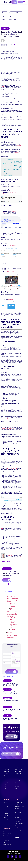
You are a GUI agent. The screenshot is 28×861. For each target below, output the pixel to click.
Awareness (12, 603)
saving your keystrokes (7, 418)
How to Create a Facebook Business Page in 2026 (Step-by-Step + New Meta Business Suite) (11, 684)
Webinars (5, 838)
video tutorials (10, 299)
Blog (4, 831)
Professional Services (8, 777)
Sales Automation (18, 782)
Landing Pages (18, 767)
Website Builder (18, 771)
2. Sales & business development (13, 622)
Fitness (5, 821)
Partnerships (6, 765)
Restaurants (6, 811)
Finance (5, 817)
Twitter (19, 556)
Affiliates (5, 775)
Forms (16, 788)
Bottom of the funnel (4, 265)
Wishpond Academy (7, 835)
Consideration (13, 605)
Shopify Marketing (18, 790)
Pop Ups (16, 784)
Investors (6, 773)
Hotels (5, 804)
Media (5, 788)
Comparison (13, 606)
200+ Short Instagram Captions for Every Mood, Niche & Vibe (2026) (11, 693)
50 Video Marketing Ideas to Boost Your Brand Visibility (11, 710)
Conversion (13, 608)
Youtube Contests (18, 795)
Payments (17, 786)
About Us (6, 767)
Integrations (6, 769)
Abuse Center (7, 790)
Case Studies (6, 771)
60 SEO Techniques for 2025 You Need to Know (11, 718)
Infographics (6, 840)
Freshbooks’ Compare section (12, 245)
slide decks (19, 145)
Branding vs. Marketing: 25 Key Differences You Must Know (10, 701)
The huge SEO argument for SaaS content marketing (12, 634)
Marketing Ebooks (7, 833)
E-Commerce (6, 802)
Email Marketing (18, 775)
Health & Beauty (7, 819)
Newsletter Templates (19, 793)
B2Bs (5, 809)
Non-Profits (6, 806)
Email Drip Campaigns (19, 806)
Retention (12, 609)
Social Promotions (18, 765)
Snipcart (16, 51)
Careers (5, 780)
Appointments (18, 773)
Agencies (6, 786)
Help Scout (8, 335)
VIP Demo (6, 782)
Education (6, 813)
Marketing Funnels (18, 769)
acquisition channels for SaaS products (8, 428)
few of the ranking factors (12, 468)
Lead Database (18, 777)
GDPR (4, 842)
